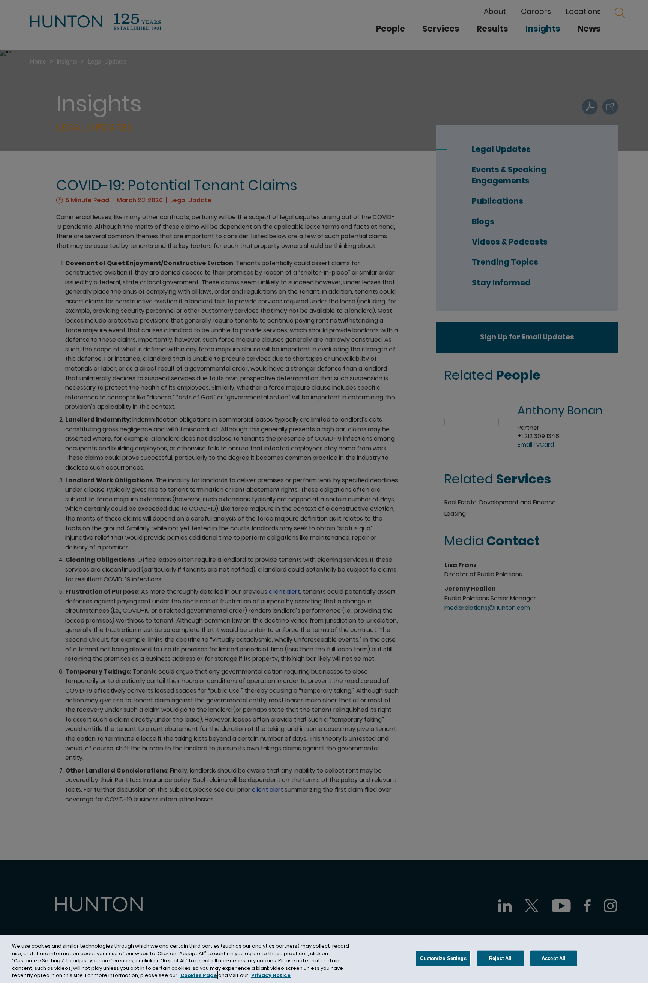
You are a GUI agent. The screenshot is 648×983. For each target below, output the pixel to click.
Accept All (554, 958)
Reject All (500, 958)
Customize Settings (443, 958)
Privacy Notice (271, 975)
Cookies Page (198, 975)
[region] (324, 959)
